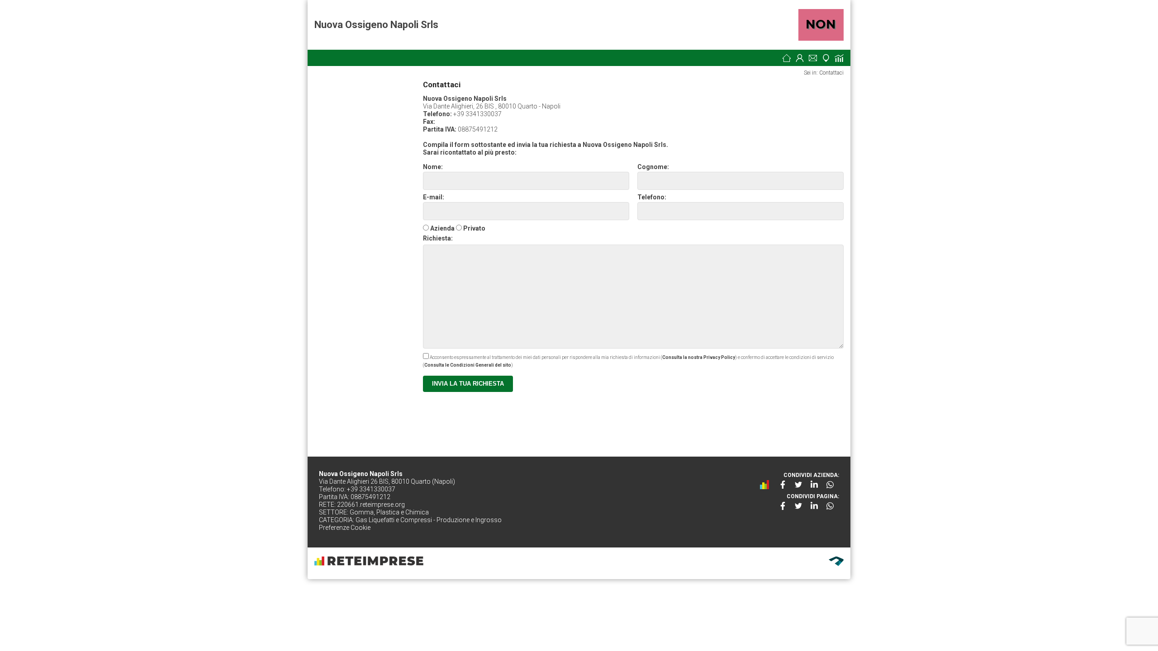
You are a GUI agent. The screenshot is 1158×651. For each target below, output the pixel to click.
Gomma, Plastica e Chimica (389, 512)
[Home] (786, 57)
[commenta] (767, 484)
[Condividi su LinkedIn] (814, 484)
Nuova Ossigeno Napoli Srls (376, 24)
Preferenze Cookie (344, 527)
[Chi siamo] (799, 57)
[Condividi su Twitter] (798, 484)
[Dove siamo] (826, 57)
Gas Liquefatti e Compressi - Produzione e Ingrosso (429, 520)
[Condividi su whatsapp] (830, 484)
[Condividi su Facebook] (782, 484)
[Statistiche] (839, 57)
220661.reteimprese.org (371, 504)
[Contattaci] (812, 57)
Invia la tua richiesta (468, 383)
